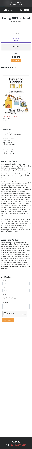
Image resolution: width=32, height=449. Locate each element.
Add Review (6, 277)
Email (4, 287)
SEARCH (12, 4)
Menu (26, 10)
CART (19, 4)
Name (4, 280)
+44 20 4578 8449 (16, 2)
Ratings (4, 294)
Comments (5, 302)
